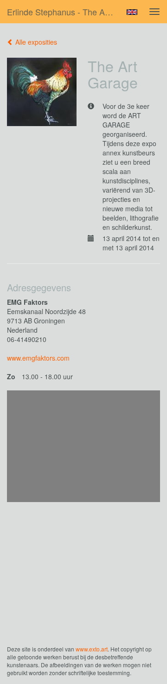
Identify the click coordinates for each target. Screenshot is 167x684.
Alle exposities (35, 42)
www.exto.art (92, 649)
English (132, 12)
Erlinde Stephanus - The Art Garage (64, 12)
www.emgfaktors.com (38, 357)
